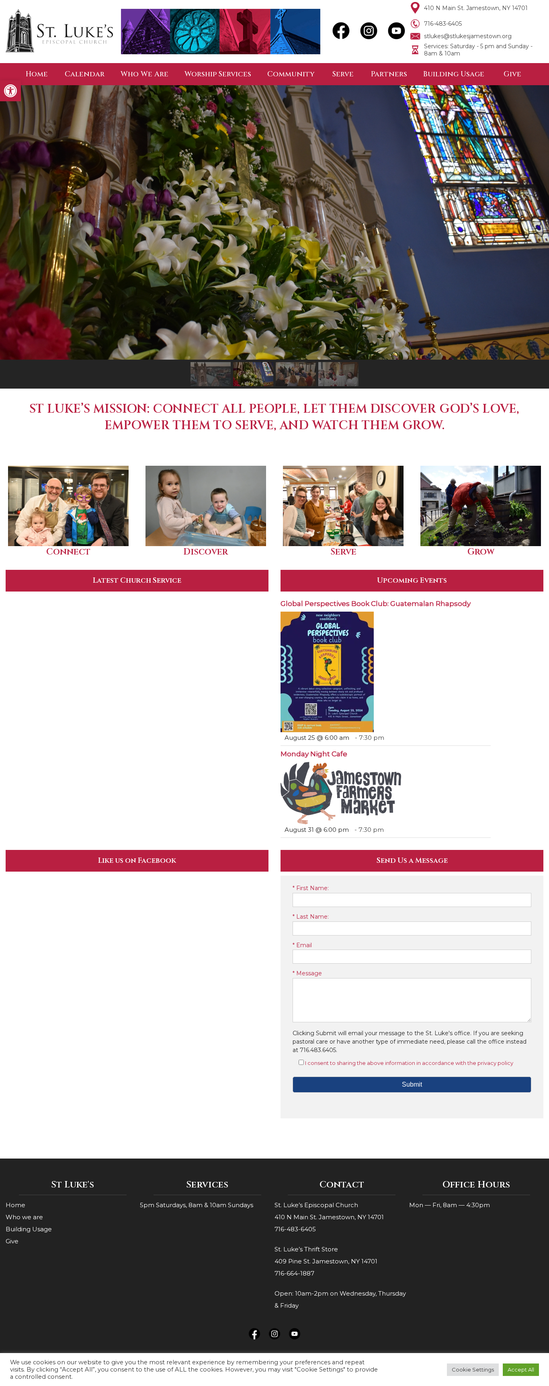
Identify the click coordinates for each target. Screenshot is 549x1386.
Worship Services (217, 74)
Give (512, 74)
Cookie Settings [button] (473, 1369)
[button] (10, 90)
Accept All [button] (521, 1369)
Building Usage (453, 74)
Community (291, 74)
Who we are (24, 1217)
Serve (343, 74)
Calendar (84, 74)
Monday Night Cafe (314, 754)
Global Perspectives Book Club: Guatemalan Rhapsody (376, 604)
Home (37, 74)
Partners (389, 74)
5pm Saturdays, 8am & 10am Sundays (196, 1205)
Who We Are (144, 74)
